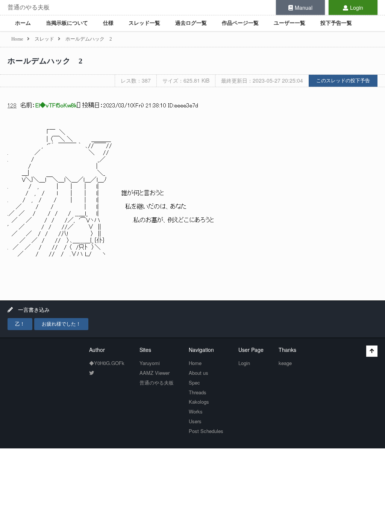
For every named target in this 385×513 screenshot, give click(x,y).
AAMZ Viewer (154, 372)
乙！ (20, 324)
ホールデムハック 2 (45, 61)
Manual (303, 7)
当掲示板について (67, 23)
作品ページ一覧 (240, 23)
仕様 (108, 23)
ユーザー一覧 (289, 23)
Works (196, 411)
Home (195, 363)
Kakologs (199, 401)
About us (198, 372)
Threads (197, 392)
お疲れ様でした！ (61, 324)
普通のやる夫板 (29, 7)
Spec (194, 382)
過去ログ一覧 (191, 23)
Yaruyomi (149, 363)
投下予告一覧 (336, 23)
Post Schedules (206, 431)
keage (285, 363)
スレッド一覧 (144, 23)
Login (356, 7)
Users (195, 421)
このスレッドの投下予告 (343, 80)
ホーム (23, 23)
